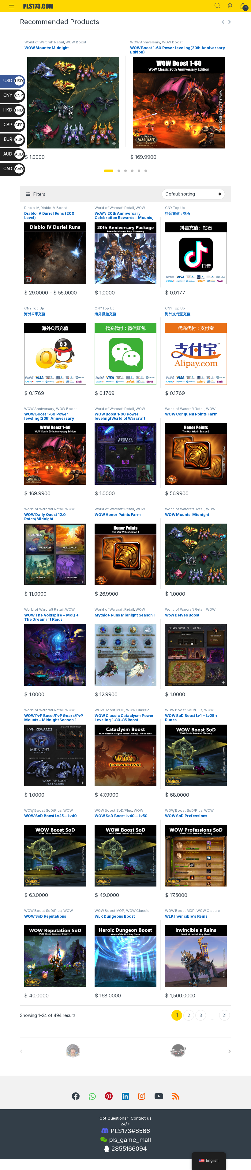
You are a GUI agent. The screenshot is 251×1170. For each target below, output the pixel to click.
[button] (108, 171)
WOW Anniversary (145, 42)
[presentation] (229, 1051)
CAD (13, 168)
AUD (13, 153)
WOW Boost (76, 42)
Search (217, 5)
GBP (13, 124)
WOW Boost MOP (109, 710)
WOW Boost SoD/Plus (183, 710)
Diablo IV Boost (53, 208)
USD (13, 80)
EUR (13, 139)
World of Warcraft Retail (44, 42)
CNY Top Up (175, 208)
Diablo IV (31, 208)
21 (225, 1015)
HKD (13, 109)
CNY (13, 95)
